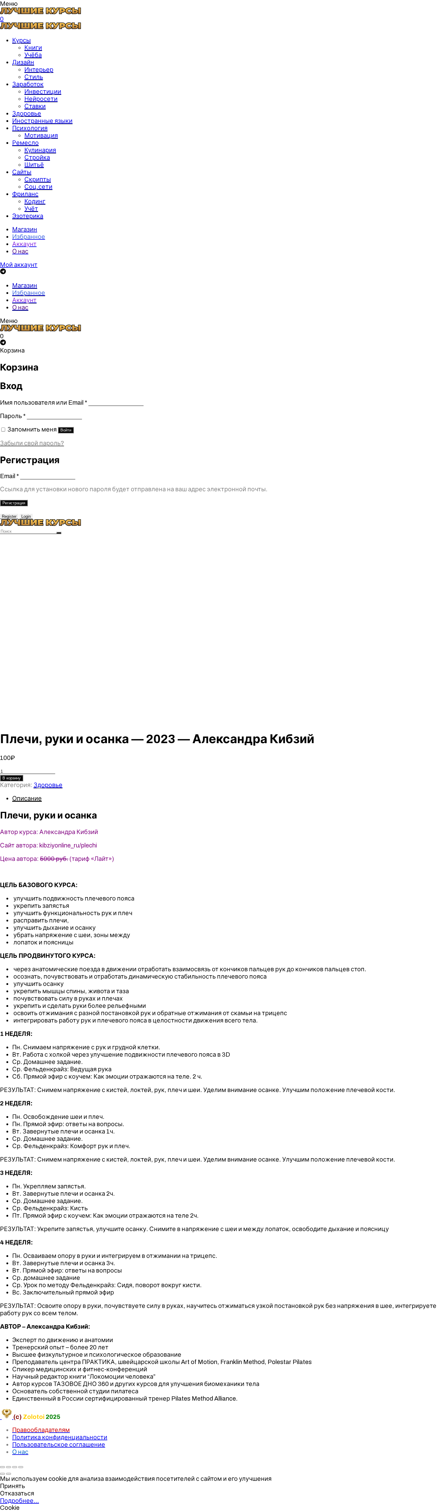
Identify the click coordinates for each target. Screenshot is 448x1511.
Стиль (33, 76)
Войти (65, 430)
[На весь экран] (14, 1467)
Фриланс (25, 194)
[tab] (230, 798)
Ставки (35, 106)
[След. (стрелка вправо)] (8, 1474)
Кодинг (34, 201)
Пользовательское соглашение (58, 1444)
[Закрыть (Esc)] (2, 1467)
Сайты (21, 172)
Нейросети (41, 98)
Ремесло (25, 142)
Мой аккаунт (18, 264)
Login (26, 516)
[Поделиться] (8, 1467)
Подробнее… (19, 1500)
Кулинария (40, 150)
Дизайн (23, 62)
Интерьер (38, 69)
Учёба (33, 55)
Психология (30, 128)
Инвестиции (42, 91)
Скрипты (37, 179)
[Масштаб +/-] (20, 1467)
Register (9, 516)
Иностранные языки (42, 120)
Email (9, 476)
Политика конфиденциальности (59, 1437)
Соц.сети (38, 186)
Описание (27, 798)
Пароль (13, 416)
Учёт (31, 208)
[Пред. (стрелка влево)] (2, 1474)
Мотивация (41, 135)
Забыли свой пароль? (32, 443)
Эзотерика (27, 216)
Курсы (21, 40)
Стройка (37, 157)
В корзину (11, 778)
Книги (33, 47)
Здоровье (26, 113)
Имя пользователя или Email (43, 402)
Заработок (28, 84)
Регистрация (13, 503)
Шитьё (34, 164)
